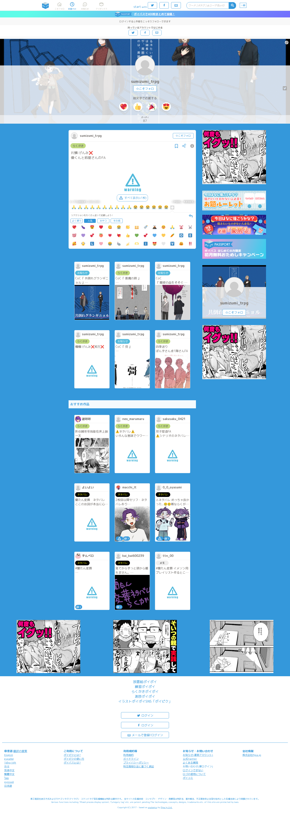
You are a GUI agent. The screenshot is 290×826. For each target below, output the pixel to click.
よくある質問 (190, 762)
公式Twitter (190, 759)
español (9, 759)
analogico (152, 807)
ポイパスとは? (72, 762)
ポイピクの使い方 (74, 759)
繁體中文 (9, 774)
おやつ (103, 220)
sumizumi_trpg (145, 81)
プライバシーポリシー (136, 762)
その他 (116, 220)
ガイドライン (131, 759)
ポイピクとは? (72, 755)
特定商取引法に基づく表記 (138, 766)
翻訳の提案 (20, 751)
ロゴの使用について (194, 774)
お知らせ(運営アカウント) (198, 755)
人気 (90, 220)
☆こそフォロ (145, 89)
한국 (6, 766)
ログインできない (193, 770)
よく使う (76, 220)
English (8, 755)
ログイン (147, 715)
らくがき (78, 146)
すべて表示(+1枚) (135, 198)
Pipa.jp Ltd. (166, 807)
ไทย (6, 778)
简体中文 (9, 770)
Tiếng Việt (10, 762)
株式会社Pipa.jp (251, 755)
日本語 (8, 786)
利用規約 (128, 755)
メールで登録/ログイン (147, 735)
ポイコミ (188, 778)
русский (9, 782)
